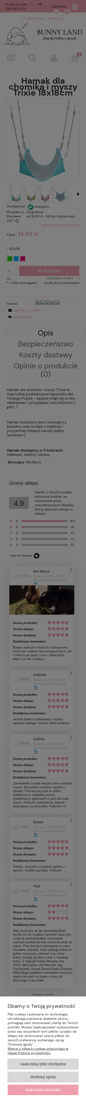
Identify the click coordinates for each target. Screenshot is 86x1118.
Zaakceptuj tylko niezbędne (43, 1064)
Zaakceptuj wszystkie (43, 1089)
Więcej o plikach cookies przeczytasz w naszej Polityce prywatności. (38, 1050)
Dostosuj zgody (43, 1077)
